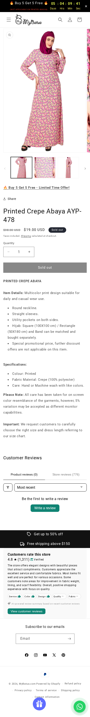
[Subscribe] (69, 639)
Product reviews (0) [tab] (24, 474)
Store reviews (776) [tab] (66, 474)
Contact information (47, 697)
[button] (9, 20)
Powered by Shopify (48, 683)
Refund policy (73, 683)
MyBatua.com (27, 683)
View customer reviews (26, 611)
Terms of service (46, 690)
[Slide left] (5, 168)
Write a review (45, 508)
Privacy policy (23, 690)
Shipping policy (70, 690)
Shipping (26, 236)
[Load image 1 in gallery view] (21, 167)
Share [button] (12, 199)
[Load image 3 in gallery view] (68, 167)
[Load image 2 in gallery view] (45, 167)
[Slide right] (85, 168)
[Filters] (7, 487)
